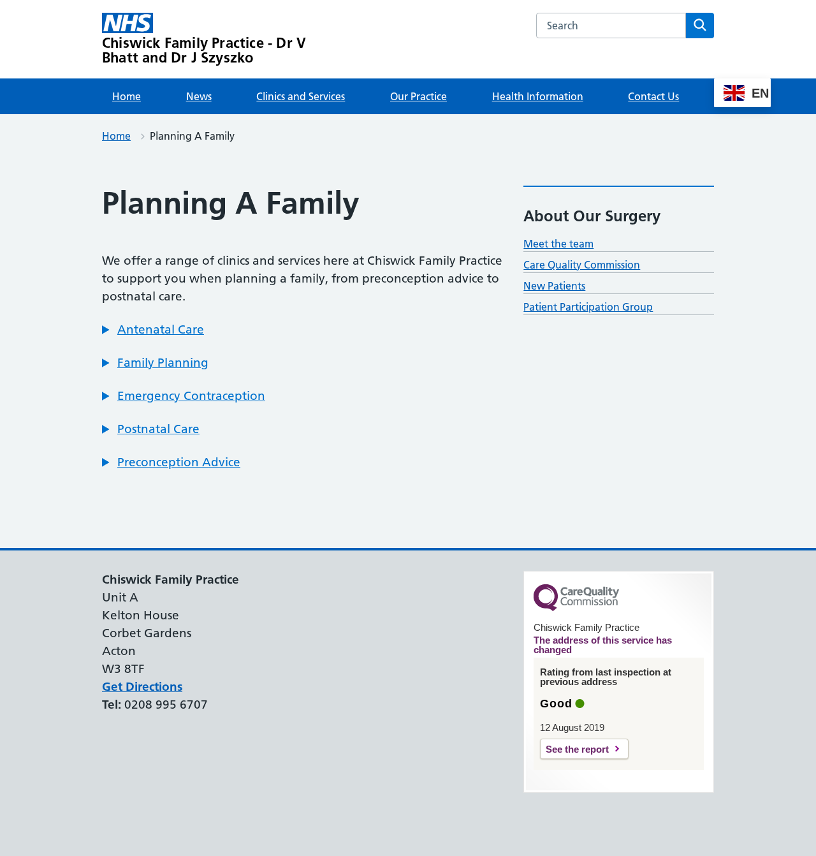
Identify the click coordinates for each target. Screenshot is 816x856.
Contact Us (653, 96)
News (199, 96)
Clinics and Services (300, 96)
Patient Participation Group (588, 306)
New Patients (554, 285)
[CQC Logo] (576, 608)
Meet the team (558, 243)
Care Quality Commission (581, 264)
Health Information (537, 96)
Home (126, 96)
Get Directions (142, 686)
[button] (153, 330)
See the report (577, 749)
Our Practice (418, 96)
